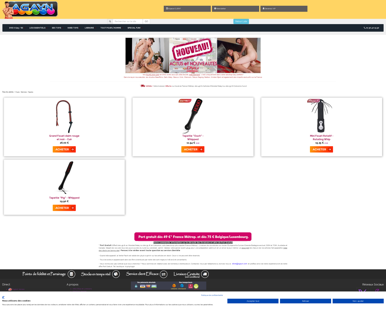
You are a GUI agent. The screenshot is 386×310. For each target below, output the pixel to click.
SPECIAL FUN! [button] (134, 28)
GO (146, 21)
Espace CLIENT (174, 9)
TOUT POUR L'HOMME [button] (111, 28)
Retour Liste (241, 21)
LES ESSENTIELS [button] (37, 28)
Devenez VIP (269, 9)
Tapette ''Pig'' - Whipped (64, 197)
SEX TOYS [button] (57, 28)
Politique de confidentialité (212, 295)
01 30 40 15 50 (372, 28)
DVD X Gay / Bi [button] (16, 28)
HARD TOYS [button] (73, 28)
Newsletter (221, 9)
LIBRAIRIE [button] (89, 28)
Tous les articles (8, 92)
